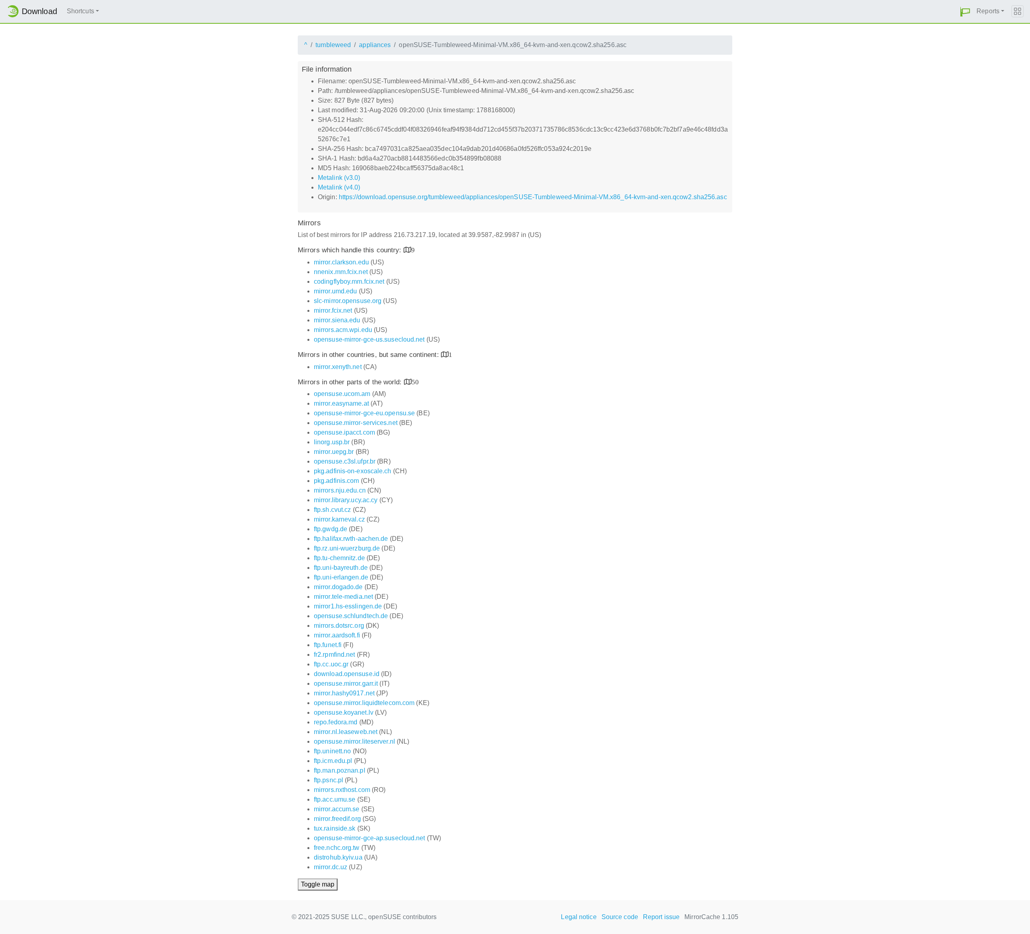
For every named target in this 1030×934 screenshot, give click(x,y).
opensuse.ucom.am (342, 393)
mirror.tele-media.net (343, 596)
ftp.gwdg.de (330, 529)
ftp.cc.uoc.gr (331, 664)
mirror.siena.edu (337, 320)
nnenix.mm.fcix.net (341, 271)
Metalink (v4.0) (339, 187)
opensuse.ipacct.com (344, 432)
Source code (620, 916)
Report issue (661, 916)
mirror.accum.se (337, 809)
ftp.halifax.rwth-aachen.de (351, 538)
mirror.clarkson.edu (341, 262)
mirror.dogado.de (338, 586)
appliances (375, 44)
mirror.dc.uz (330, 867)
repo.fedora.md (335, 722)
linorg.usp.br (332, 442)
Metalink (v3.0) (339, 177)
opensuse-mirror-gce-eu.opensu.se (364, 413)
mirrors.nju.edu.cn (340, 490)
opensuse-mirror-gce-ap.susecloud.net (369, 838)
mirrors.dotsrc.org (339, 625)
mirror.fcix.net (333, 310)
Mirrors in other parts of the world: (351, 382)
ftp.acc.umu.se (334, 799)
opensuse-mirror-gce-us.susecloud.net (369, 339)
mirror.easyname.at (341, 403)
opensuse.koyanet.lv (343, 712)
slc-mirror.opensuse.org (347, 300)
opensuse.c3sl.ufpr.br (344, 461)
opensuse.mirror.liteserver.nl (354, 741)
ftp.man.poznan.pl (339, 770)
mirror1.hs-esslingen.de (348, 606)
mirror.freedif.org (337, 818)
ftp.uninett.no (332, 751)
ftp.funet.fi (328, 644)
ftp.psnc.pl (328, 780)
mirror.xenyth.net (338, 366)
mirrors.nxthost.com (342, 789)
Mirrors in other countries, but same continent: (369, 355)
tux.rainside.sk (335, 828)
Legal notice (578, 916)
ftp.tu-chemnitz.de (339, 558)
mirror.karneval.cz (339, 519)
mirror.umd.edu (335, 291)
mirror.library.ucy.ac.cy (345, 500)
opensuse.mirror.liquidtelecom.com (364, 702)
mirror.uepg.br (334, 451)
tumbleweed (333, 44)
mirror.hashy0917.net (344, 693)
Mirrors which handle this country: (351, 250)
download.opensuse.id (346, 673)
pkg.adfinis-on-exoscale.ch (352, 471)
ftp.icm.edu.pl (333, 760)
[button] (965, 11)
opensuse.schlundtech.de (351, 615)
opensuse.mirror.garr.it (346, 683)
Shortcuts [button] (80, 11)
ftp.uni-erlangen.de (341, 577)
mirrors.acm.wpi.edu (343, 329)
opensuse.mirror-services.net (356, 422)
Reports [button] (987, 11)
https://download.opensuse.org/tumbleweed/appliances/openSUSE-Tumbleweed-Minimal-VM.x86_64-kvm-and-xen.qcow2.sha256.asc (533, 197)
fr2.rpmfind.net (334, 654)
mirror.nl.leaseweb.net (345, 731)
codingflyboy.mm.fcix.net (349, 281)
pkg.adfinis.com (336, 480)
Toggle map (317, 884)
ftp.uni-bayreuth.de (341, 567)
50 (415, 381)
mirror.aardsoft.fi (337, 635)
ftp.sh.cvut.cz (332, 509)
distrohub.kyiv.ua (338, 857)
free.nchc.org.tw (337, 847)
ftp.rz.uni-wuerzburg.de (347, 548)
